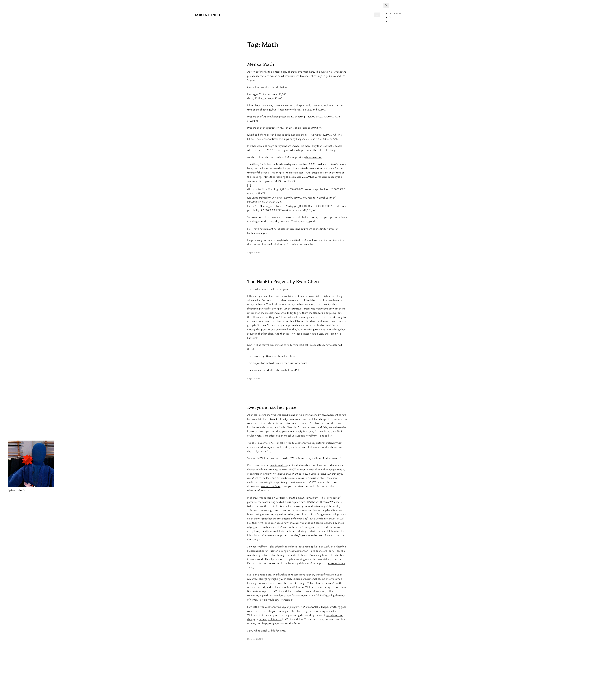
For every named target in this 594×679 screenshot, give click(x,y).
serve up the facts (270, 486)
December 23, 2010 (255, 638)
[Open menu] (377, 14)
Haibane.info (206, 15)
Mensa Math (260, 63)
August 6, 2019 (253, 252)
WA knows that (282, 473)
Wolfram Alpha (278, 465)
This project (254, 363)
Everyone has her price (272, 406)
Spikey (328, 435)
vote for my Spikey (275, 606)
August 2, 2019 (253, 378)
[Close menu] (386, 5)
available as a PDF (290, 370)
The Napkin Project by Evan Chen (283, 281)
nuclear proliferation (270, 619)
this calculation (313, 157)
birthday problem (279, 221)
